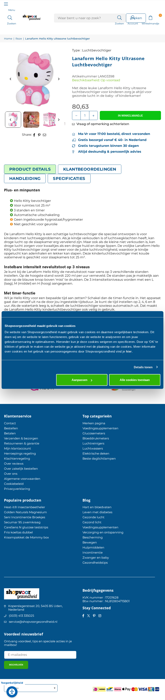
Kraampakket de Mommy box (26, 537)
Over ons (10, 474)
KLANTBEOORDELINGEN (89, 169)
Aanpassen (79, 380)
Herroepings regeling (20, 453)
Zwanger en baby (95, 557)
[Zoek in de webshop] (119, 17)
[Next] (58, 78)
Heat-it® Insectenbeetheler (24, 507)
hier (129, 351)
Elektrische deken (95, 453)
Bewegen (89, 542)
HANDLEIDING (24, 178)
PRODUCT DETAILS (30, 169)
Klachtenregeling (17, 458)
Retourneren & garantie (21, 443)
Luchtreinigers (93, 443)
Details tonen (143, 367)
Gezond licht (91, 522)
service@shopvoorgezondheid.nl (33, 622)
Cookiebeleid (14, 484)
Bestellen (11, 428)
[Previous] (10, 78)
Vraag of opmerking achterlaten (102, 124)
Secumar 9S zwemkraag (22, 522)
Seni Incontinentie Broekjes (24, 517)
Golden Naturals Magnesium (25, 512)
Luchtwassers (92, 448)
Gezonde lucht (93, 517)
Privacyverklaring (17, 489)
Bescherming (92, 537)
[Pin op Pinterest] (39, 135)
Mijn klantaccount (17, 448)
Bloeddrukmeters (95, 438)
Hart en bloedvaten (96, 507)
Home (8, 38)
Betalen (10, 433)
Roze (18, 38)
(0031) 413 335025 (21, 616)
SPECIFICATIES (69, 178)
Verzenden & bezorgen (21, 438)
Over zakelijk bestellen (21, 468)
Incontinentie (92, 552)
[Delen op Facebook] (34, 135)
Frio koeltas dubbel (18, 532)
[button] (150, 17)
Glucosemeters (93, 433)
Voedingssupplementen (100, 428)
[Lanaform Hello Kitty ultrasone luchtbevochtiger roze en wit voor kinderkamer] (31, 120)
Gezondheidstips (95, 562)
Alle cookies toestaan (135, 380)
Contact (10, 423)
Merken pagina (93, 423)
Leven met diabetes (97, 512)
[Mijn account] (133, 17)
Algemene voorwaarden (22, 479)
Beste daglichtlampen (99, 458)
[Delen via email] (44, 135)
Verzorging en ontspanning (102, 532)
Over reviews (13, 463)
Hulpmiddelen (93, 547)
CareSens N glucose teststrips (26, 527)
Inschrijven (16, 664)
